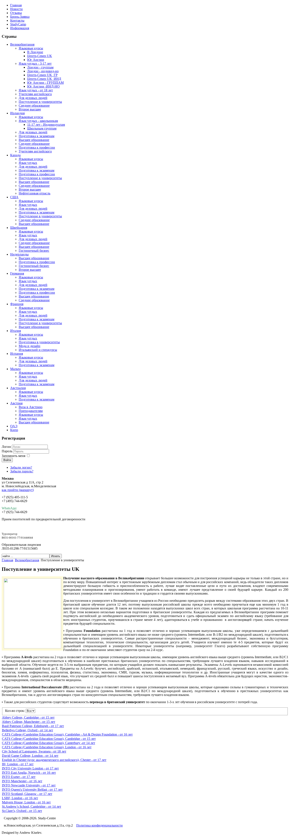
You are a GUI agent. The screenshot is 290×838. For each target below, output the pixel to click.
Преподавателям (31, 411)
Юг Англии (35, 59)
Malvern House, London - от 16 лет (26, 802)
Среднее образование (34, 105)
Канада (15, 155)
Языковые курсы (31, 48)
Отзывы (16, 13)
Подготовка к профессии (37, 147)
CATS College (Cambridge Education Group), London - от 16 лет (47, 747)
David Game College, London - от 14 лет (30, 755)
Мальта (15, 369)
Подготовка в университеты (39, 342)
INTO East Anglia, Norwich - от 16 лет (29, 772)
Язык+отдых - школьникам (38, 121)
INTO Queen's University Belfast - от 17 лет (32, 789)
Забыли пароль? (21, 471)
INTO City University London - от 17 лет (30, 768)
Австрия (16, 403)
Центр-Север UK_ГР (42, 75)
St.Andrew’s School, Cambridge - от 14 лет (31, 806)
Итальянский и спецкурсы (38, 350)
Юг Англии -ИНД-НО (43, 86)
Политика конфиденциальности (99, 825)
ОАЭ (13, 426)
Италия (15, 330)
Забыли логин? (21, 467)
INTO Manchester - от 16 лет (22, 781)
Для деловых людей (33, 98)
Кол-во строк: (15, 710)
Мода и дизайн (29, 346)
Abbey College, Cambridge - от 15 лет (28, 717)
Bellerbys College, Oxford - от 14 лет (27, 730)
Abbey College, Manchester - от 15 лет (28, 721)
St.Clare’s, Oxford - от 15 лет (22, 811)
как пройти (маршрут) (18, 490)
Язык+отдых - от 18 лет (36, 90)
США (14, 197)
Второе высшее (30, 109)
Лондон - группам (40, 67)
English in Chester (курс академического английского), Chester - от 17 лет (54, 760)
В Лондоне (35, 52)
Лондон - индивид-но (43, 71)
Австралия (18, 388)
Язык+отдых (28, 163)
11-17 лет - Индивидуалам (46, 124)
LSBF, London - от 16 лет (20, 798)
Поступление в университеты (40, 101)
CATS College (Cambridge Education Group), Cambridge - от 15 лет (49, 738)
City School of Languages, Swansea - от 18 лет (34, 751)
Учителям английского (35, 94)
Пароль (7, 451)
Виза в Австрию (30, 407)
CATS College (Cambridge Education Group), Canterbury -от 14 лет (48, 743)
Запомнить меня (13, 456)
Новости (16, 9)
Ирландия (17, 113)
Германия (17, 273)
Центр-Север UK (39, 56)
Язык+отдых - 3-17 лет (35, 63)
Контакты (17, 20)
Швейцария (18, 227)
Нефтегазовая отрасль (34, 193)
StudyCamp (18, 24)
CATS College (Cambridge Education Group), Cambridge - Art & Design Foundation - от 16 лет (67, 734)
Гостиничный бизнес (34, 250)
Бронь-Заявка (20, 16)
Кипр (14, 430)
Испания (16, 353)
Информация (19, 28)
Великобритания (22, 44)
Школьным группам (41, 128)
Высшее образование (34, 140)
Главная (16, 5)
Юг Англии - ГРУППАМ (45, 82)
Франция (16, 304)
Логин (6, 446)
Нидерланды (19, 254)
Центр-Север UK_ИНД (44, 79)
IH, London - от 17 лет (18, 764)
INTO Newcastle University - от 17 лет (29, 785)
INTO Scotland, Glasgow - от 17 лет (27, 794)
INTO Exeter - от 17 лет (18, 777)
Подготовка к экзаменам (36, 136)
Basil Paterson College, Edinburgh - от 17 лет (33, 726)
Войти (7, 460)
